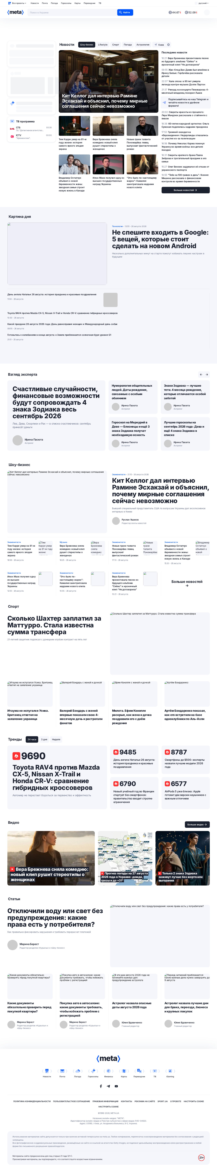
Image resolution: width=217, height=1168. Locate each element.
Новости (35, 3)
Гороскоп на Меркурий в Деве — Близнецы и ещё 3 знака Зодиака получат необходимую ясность (131, 429)
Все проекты (18, 3)
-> (187, 583)
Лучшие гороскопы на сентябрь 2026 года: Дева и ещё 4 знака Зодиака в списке (184, 429)
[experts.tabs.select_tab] (201, 374)
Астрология (143, 44)
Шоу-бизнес (86, 44)
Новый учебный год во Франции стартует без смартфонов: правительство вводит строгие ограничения (133, 797)
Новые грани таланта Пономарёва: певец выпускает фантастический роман (142, 144)
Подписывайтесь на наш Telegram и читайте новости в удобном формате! (188, 102)
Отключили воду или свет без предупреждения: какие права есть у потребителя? (55, 917)
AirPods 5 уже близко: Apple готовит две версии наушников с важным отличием (185, 795)
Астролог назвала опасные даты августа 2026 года (132, 1005)
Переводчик (89, 3)
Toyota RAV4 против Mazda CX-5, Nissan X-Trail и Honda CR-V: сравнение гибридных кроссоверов (62, 313)
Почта (45, 3)
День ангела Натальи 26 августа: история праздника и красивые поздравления (52, 294)
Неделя (56, 739)
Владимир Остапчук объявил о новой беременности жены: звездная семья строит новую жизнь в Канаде (72, 184)
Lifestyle (102, 44)
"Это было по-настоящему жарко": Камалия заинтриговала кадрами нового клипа (142, 182)
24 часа (32, 739)
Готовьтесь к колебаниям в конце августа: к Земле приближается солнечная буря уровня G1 (59, 334)
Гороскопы (66, 3)
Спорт (115, 44)
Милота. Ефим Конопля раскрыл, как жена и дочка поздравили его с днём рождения (132, 717)
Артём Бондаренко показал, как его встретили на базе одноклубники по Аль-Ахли (185, 715)
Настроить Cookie (194, 1101)
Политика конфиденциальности (32, 1101)
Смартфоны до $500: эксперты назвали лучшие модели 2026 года (185, 763)
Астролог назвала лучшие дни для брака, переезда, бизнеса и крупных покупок (186, 1007)
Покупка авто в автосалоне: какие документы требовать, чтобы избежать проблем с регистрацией (81, 1009)
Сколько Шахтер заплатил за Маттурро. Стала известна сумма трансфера (54, 625)
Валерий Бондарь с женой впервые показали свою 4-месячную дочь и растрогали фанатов (81, 717)
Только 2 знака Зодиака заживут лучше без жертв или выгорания (182, 858)
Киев (161, 44)
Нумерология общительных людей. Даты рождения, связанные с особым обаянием (132, 392)
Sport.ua (163, 1101)
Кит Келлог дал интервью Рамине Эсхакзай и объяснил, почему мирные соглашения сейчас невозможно (160, 490)
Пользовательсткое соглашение (71, 1101)
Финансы (108, 1076)
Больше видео (195, 824)
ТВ (100, 3)
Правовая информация (105, 1101)
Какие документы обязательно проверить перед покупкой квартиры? (29, 1007)
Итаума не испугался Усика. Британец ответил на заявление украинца (28, 715)
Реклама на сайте (145, 1101)
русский (203, 3)
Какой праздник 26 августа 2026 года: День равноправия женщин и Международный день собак (62, 324)
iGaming (170, 1076)
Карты (77, 3)
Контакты (126, 1101)
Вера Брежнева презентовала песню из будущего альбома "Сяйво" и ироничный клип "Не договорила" (125, 583)
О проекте (175, 1101)
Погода (54, 3)
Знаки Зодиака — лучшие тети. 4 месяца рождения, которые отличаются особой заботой (185, 392)
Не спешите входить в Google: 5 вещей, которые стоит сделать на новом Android (160, 239)
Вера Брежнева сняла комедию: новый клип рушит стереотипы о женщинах (105, 144)
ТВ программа (25, 121)
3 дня (44, 739)
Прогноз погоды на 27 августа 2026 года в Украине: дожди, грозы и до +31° (125, 858)
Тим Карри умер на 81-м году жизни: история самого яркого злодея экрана (72, 144)
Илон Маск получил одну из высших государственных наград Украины (108, 181)
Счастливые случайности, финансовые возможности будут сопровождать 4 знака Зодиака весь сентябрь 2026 (56, 402)
